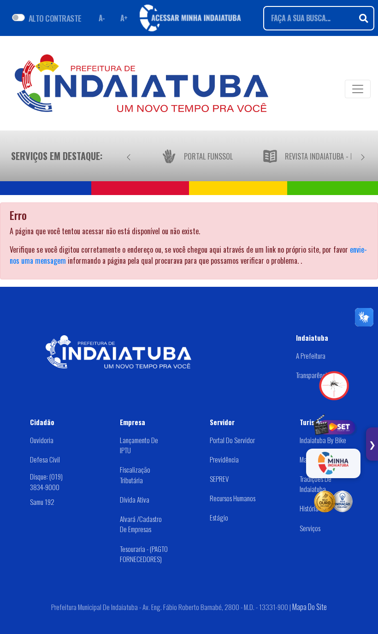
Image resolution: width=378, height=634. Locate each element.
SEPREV (219, 479)
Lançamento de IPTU (139, 445)
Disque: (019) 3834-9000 (46, 481)
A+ (124, 18)
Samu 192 (42, 502)
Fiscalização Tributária (135, 474)
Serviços (310, 528)
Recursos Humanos (232, 498)
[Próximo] (362, 156)
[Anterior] (128, 156)
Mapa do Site (309, 606)
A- (102, 18)
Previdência (224, 459)
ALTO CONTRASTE (55, 18)
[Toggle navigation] (358, 89)
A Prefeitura (310, 355)
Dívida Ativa (134, 499)
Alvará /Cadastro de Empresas (141, 524)
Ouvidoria (41, 440)
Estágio (219, 517)
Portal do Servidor (232, 440)
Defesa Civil (45, 459)
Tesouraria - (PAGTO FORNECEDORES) (144, 554)
